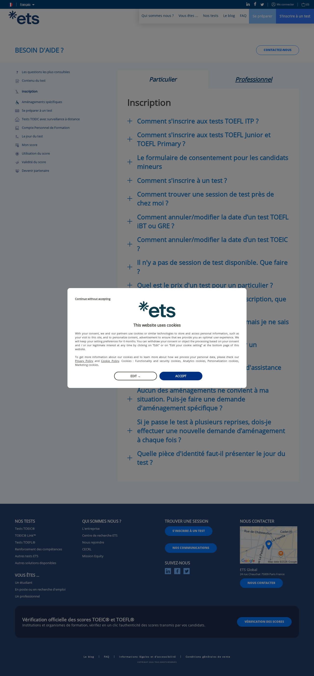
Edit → (136, 376)
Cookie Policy (110, 361)
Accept (180, 376)
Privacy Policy (84, 361)
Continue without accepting (92, 299)
